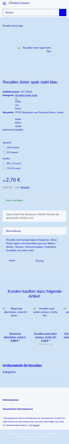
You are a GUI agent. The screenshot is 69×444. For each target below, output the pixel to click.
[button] (57, 4)
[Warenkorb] (63, 4)
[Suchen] (62, 12)
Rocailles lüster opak (26, 95)
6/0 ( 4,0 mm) (14, 163)
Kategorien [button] (9, 372)
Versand (24, 187)
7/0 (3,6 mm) (13, 168)
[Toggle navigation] (4, 2)
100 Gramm (13, 147)
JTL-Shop (40, 440)
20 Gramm (12, 152)
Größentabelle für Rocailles (22, 365)
